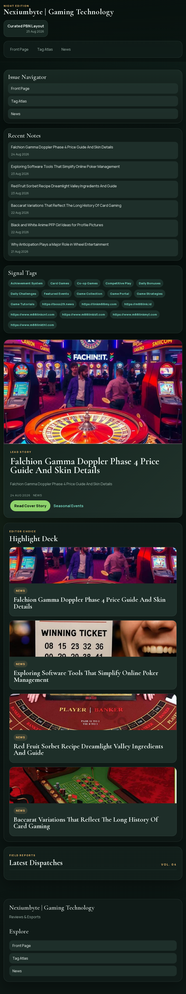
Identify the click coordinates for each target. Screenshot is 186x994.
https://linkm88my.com (99, 304)
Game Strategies (150, 294)
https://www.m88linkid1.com (83, 314)
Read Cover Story (30, 505)
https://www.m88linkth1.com (32, 325)
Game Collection (89, 294)
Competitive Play (118, 283)
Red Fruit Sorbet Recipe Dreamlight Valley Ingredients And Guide (88, 749)
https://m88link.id (138, 304)
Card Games (59, 283)
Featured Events (56, 294)
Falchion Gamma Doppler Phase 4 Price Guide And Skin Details (90, 602)
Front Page (19, 49)
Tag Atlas (45, 49)
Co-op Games (87, 283)
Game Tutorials (22, 304)
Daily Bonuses (150, 283)
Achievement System (27, 283)
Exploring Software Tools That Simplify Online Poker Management (86, 676)
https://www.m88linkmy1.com (135, 314)
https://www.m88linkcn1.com (32, 314)
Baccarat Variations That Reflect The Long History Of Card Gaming (86, 822)
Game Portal (119, 294)
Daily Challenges (23, 294)
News (66, 49)
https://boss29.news (58, 304)
